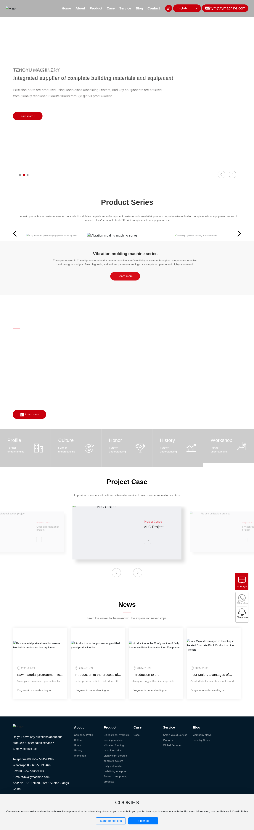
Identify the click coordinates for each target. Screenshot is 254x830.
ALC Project (154, 527)
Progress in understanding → (34, 690)
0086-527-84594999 (41, 759)
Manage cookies (111, 820)
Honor (115, 440)
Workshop (221, 440)
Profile (14, 440)
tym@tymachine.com (227, 8)
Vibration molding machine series (125, 253)
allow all (143, 820)
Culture (66, 440)
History (167, 440)
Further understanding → (15, 451)
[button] (20, 175)
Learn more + (28, 123)
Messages (242, 586)
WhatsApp (242, 603)
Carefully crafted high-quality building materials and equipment (90, 85)
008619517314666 (39, 765)
